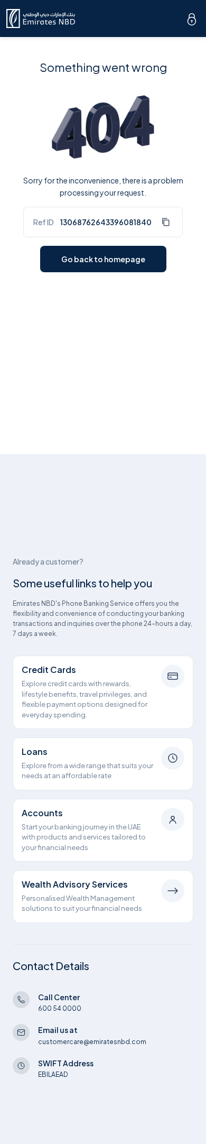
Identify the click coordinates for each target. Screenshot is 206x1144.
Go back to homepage (103, 259)
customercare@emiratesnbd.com (92, 1042)
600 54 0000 (59, 1008)
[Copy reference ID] (165, 222)
